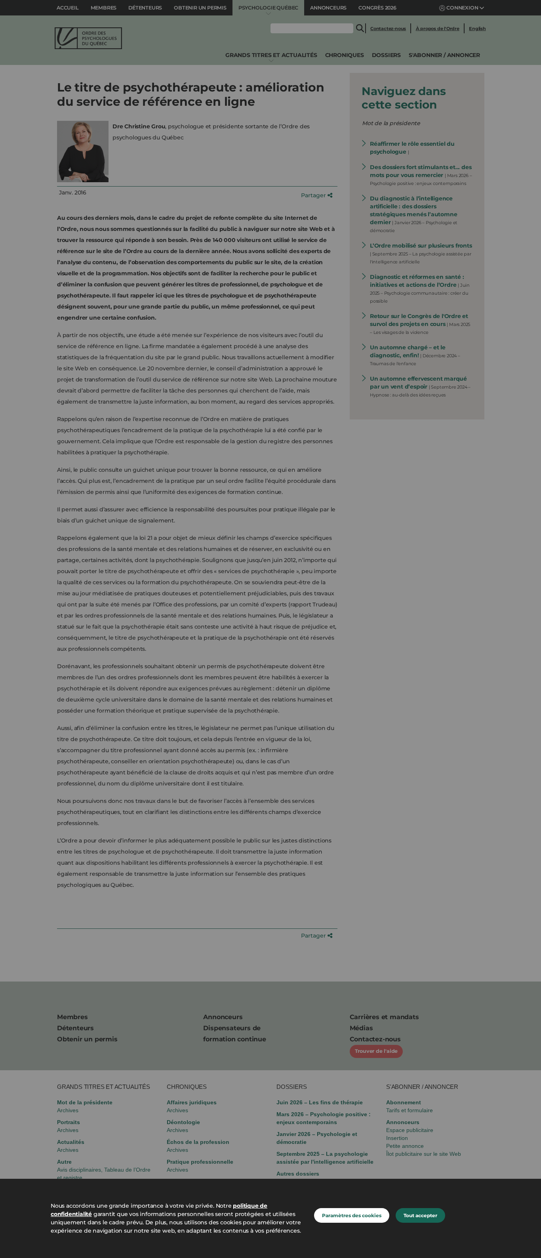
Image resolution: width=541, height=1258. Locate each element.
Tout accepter (420, 1215)
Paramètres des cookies (351, 1215)
